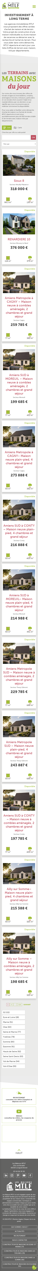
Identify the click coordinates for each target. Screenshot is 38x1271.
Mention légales (18, 1219)
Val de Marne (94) (11, 1061)
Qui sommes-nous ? (19, 1227)
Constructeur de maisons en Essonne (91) (19, 1265)
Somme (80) (8, 1042)
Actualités (19, 1231)
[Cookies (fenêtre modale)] (34, 1267)
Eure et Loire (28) (11, 1017)
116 (19, 1005)
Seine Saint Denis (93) (13, 1056)
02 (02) (6, 1012)
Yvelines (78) (9, 1037)
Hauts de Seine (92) (12, 1051)
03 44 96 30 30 (19, 1171)
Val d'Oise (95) (9, 1066)
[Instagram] (12, 1175)
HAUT (19, 1153)
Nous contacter (19, 1240)
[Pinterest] (18, 1175)
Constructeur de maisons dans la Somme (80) (19, 1259)
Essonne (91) (9, 1046)
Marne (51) (8, 1022)
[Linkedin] (6, 1175)
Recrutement (19, 1236)
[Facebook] (30, 1175)
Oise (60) (7, 1027)
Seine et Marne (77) (12, 1032)
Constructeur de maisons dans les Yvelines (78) (19, 1252)
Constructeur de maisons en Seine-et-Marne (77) (20, 1246)
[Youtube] (24, 1175)
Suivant (27, 1005)
